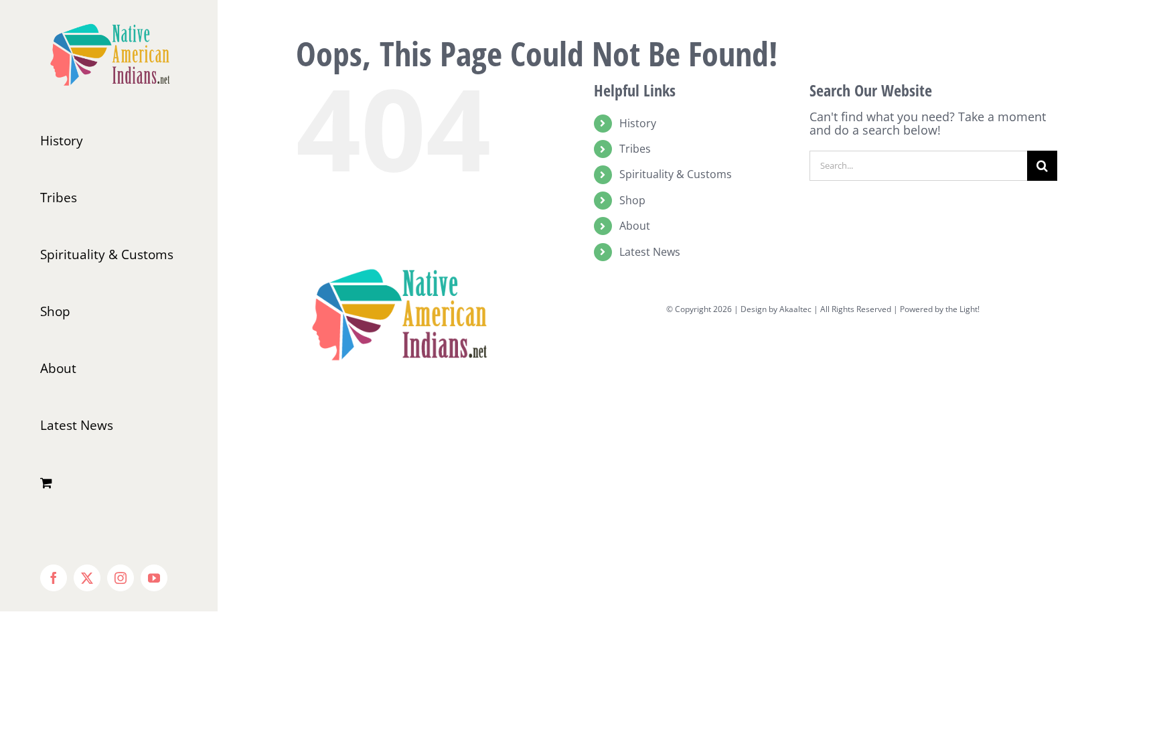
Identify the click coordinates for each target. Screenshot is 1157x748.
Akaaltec (795, 309)
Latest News (649, 251)
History (637, 123)
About (634, 225)
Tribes (635, 148)
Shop (632, 200)
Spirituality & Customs (675, 174)
